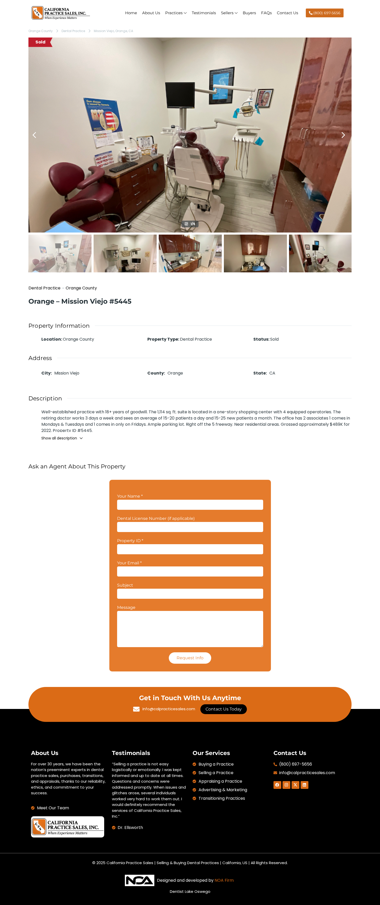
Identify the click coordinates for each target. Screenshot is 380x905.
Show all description (59, 438)
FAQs (266, 12)
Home (131, 12)
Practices (174, 12)
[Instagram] (286, 785)
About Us (151, 12)
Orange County (40, 31)
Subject (125, 585)
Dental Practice (73, 31)
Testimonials (204, 12)
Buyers (249, 12)
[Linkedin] (304, 785)
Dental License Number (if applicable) (156, 518)
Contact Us (287, 12)
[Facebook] (277, 785)
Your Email (129, 562)
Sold (40, 42)
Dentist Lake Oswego (190, 891)
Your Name (130, 496)
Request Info (190, 657)
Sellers (227, 12)
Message (126, 607)
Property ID (130, 540)
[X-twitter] (295, 785)
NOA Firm (224, 880)
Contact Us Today (224, 709)
